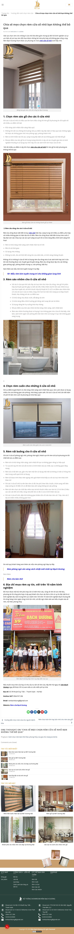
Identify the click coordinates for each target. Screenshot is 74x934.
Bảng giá (3, 877)
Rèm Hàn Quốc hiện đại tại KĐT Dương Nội (22, 752)
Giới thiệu (16, 882)
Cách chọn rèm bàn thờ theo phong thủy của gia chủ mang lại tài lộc (33, 737)
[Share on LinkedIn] (45, 712)
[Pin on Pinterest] (42, 712)
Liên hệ (15, 879)
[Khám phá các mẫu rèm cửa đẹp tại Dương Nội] (5, 765)
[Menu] (2, 4)
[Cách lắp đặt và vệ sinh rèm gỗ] (5, 777)
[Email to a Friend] (38, 712)
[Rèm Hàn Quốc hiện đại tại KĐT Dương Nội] (5, 754)
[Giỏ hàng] (69, 4)
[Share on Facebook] (31, 712)
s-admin (20, 31)
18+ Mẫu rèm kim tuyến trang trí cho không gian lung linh (34, 273)
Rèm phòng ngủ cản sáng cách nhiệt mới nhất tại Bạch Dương (35, 569)
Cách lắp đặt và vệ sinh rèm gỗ (18, 775)
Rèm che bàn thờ (15, 579)
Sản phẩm (4, 879)
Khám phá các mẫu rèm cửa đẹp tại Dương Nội (23, 764)
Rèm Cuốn (35, 882)
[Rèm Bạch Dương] (37, 4)
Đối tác (15, 877)
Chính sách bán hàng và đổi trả (20, 886)
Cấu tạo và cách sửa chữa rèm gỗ (19, 770)
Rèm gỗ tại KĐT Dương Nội (17, 758)
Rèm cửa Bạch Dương (18, 705)
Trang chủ (5, 13)
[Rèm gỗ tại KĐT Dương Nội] (5, 759)
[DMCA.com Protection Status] (37, 931)
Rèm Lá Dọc (36, 884)
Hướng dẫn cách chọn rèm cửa (22, 13)
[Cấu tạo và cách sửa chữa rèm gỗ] (5, 771)
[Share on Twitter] (35, 712)
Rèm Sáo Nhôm (37, 889)
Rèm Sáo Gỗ (36, 887)
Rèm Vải (34, 879)
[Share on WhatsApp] (28, 712)
